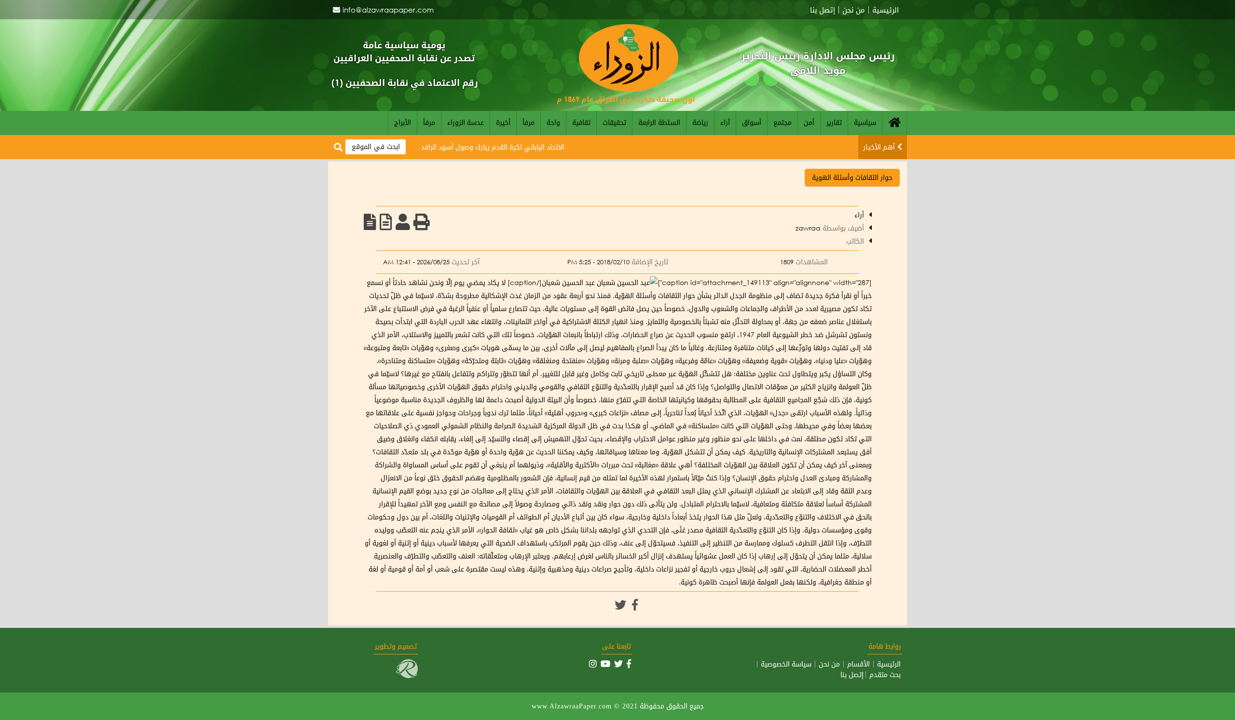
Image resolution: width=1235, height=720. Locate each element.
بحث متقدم (885, 674)
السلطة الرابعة (659, 122)
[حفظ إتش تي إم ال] (386, 222)
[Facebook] (635, 605)
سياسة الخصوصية (786, 664)
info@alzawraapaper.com (388, 9)
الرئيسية (885, 10)
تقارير (834, 122)
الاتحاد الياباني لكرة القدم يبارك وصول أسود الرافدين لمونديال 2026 (490, 146)
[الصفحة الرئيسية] (894, 123)
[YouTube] (605, 663)
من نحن (853, 10)
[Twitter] (620, 605)
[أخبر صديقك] (403, 222)
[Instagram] (593, 663)
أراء (859, 214)
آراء (725, 122)
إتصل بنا (822, 10)
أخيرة (503, 122)
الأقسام (858, 664)
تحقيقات (614, 122)
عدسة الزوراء (465, 122)
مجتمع (782, 122)
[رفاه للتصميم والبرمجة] (407, 675)
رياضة (700, 122)
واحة (553, 122)
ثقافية (581, 122)
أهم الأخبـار (879, 146)
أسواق (751, 122)
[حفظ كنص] (370, 222)
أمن (809, 122)
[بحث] (338, 147)
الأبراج (402, 122)
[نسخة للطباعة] (421, 222)
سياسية (865, 122)
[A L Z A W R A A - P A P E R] (628, 89)
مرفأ (528, 122)
